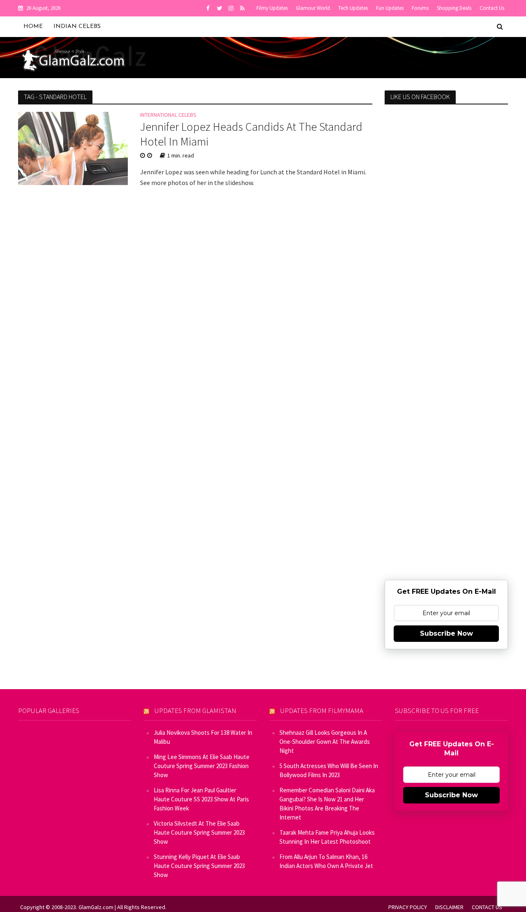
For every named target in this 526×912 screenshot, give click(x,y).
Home (33, 26)
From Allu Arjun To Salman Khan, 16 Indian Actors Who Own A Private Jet (326, 861)
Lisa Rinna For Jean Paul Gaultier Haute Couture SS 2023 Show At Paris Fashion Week (201, 799)
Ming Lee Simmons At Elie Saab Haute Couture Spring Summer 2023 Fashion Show (201, 766)
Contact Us (492, 8)
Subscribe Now (446, 633)
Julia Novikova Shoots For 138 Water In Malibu (203, 737)
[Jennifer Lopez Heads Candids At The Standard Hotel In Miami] (73, 148)
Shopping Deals (454, 8)
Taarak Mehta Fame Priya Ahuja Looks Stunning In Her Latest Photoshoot (327, 837)
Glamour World (313, 8)
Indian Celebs (77, 26)
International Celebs (168, 115)
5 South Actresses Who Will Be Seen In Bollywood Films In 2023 (328, 770)
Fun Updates (390, 8)
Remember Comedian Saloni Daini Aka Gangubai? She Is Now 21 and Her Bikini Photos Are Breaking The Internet (327, 803)
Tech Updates (353, 8)
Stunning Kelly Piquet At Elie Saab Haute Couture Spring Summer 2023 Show (199, 866)
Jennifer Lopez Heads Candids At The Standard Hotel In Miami (251, 134)
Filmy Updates (272, 8)
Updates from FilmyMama (321, 710)
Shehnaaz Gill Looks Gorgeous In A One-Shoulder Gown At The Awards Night (324, 742)
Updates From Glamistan (195, 710)
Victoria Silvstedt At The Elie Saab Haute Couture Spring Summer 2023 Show (199, 832)
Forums (420, 8)
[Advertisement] (446, 243)
